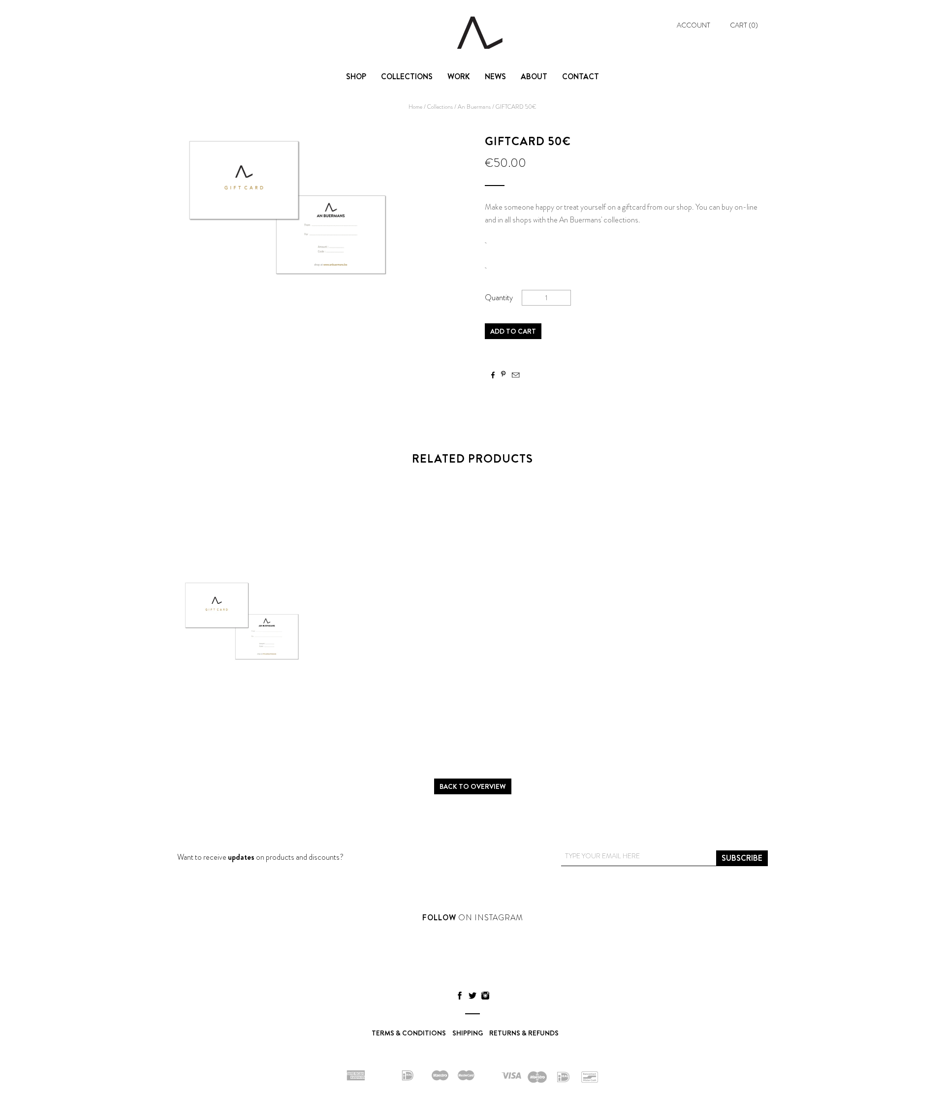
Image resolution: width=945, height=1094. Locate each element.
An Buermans (474, 106)
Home (415, 106)
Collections (440, 106)
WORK (458, 76)
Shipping (467, 1033)
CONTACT (580, 76)
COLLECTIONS (407, 76)
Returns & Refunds (524, 1033)
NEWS (495, 76)
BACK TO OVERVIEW (473, 786)
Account (693, 25)
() (744, 25)
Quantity (499, 297)
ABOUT (534, 76)
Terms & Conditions (409, 1033)
